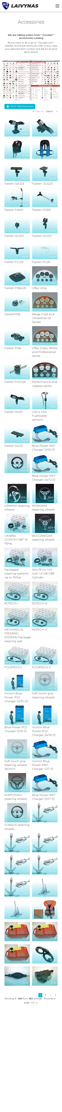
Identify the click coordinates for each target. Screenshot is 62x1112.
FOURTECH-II (41, 667)
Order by (39, 111)
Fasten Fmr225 (15, 381)
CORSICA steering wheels (16, 826)
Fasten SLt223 (42, 183)
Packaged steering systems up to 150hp (16, 573)
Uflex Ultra (39, 288)
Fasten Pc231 (41, 262)
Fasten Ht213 (13, 412)
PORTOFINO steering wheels (15, 797)
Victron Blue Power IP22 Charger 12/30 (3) (16, 697)
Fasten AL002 (14, 235)
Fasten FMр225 (15, 288)
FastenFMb (12, 314)
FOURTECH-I (13, 667)
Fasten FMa (12, 348)
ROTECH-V (39, 629)
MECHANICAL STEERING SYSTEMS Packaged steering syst (17, 635)
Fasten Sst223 (14, 183)
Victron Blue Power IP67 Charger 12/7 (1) (42, 764)
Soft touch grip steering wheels (43, 695)
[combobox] (52, 111)
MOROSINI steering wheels (43, 507)
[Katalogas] (31, 80)
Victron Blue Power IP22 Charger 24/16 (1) (43, 731)
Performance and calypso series (44, 383)
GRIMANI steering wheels (17, 507)
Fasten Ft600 (13, 209)
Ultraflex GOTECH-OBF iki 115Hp (16, 539)
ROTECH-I (11, 603)
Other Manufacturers (21, 106)
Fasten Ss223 (13, 445)
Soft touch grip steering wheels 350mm (15, 764)
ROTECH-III (39, 603)
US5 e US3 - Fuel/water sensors (40, 415)
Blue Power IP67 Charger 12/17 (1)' (43, 797)
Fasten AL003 (42, 235)
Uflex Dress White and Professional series (44, 351)
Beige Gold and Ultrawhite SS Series (43, 318)
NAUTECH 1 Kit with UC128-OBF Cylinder (43, 573)
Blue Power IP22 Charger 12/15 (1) (15, 729)
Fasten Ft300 (41, 209)
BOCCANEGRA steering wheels (43, 537)
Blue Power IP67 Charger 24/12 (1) (43, 477)
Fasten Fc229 (13, 262)
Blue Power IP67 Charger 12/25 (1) (43, 447)
